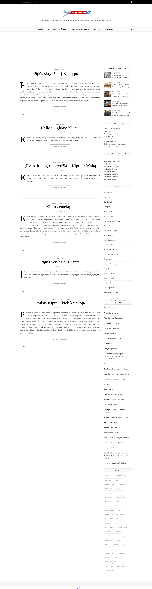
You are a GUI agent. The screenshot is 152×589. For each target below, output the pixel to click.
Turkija (108, 562)
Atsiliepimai (108, 192)
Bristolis (117, 356)
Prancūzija (118, 540)
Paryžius (115, 405)
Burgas (113, 338)
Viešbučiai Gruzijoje (111, 174)
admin (23, 114)
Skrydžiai (107, 269)
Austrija (118, 480)
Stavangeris (120, 399)
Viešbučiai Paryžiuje (111, 177)
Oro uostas (108, 259)
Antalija (118, 438)
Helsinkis (114, 427)
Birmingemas (108, 356)
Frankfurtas (108, 455)
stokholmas (122, 553)
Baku (117, 323)
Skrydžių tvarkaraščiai (111, 278)
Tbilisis (112, 364)
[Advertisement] (76, 46)
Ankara (112, 438)
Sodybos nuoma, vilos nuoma (114, 144)
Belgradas (113, 422)
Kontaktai (35, 2)
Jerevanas (115, 313)
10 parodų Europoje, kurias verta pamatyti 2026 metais (120, 95)
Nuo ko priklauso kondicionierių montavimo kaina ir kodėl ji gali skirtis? (120, 76)
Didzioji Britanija (112, 493)
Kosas (117, 369)
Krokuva (119, 394)
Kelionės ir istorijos (110, 230)
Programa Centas (110, 141)
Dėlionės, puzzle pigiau (112, 129)
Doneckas (114, 443)
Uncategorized (109, 288)
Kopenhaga (113, 349)
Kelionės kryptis (109, 235)
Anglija (120, 354)
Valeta (111, 389)
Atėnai (113, 369)
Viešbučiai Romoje (110, 179)
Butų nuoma (108, 136)
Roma (125, 379)
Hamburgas (117, 455)
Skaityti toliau (60, 107)
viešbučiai (109, 566)
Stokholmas (114, 432)
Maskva (112, 417)
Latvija (121, 510)
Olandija (108, 532)
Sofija (123, 338)
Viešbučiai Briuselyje (111, 166)
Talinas (118, 557)
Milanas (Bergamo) (115, 379)
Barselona (114, 374)
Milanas (108, 523)
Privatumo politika (76, 588)
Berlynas (114, 453)
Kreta (122, 369)
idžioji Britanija (111, 354)
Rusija (115, 544)
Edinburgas (124, 356)
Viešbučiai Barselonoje (112, 161)
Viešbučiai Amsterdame (112, 159)
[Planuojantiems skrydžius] (76, 13)
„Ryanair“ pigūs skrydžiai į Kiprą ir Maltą (60, 165)
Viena (113, 318)
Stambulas (125, 438)
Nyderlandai (122, 527)
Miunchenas (125, 455)
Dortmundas (122, 453)
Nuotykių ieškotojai (111, 254)
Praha (111, 343)
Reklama (27, 2)
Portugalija (121, 536)
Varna (119, 338)
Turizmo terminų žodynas (113, 283)
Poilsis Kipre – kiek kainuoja (60, 303)
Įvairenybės (108, 211)
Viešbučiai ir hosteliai (111, 292)
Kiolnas (106, 458)
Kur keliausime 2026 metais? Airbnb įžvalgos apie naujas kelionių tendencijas (121, 114)
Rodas (126, 369)
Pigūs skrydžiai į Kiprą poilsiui (60, 73)
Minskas (116, 328)
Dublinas (112, 308)
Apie (21, 2)
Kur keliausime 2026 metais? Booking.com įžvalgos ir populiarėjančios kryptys (121, 104)
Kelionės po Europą (111, 134)
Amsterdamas (119, 476)
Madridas (121, 374)
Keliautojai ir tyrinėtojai (112, 221)
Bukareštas (108, 412)
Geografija (107, 207)
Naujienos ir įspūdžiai (56, 29)
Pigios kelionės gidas (79, 29)
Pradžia (40, 29)
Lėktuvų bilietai (60, 70)
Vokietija (120, 566)
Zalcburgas (119, 318)
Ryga (124, 544)
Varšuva (113, 394)
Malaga (127, 374)
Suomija (108, 557)
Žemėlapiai (109, 570)
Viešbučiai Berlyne (110, 164)
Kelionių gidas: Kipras (60, 127)
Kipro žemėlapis (60, 206)
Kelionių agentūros (110, 240)
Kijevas (120, 443)
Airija (107, 476)
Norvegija (109, 527)
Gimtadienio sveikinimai (112, 139)
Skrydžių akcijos (109, 273)
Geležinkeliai (108, 202)
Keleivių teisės (109, 216)
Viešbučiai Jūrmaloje (111, 169)
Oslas (114, 399)
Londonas (107, 131)
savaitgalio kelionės (113, 549)
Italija (118, 506)
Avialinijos (107, 197)
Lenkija (108, 514)
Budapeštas (115, 448)
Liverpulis (107, 359)
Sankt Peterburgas (121, 417)
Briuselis (113, 333)
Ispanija (108, 506)
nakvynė (119, 523)
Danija (118, 488)
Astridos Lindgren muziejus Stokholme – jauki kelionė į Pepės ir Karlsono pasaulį (120, 86)
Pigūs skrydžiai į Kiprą (60, 262)
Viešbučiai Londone (111, 171)
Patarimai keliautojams (103, 29)
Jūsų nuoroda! (112, 146)
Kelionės (60, 124)
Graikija (108, 501)
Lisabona (116, 410)
